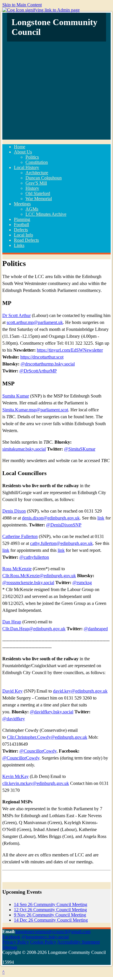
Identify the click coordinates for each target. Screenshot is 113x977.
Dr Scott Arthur (16, 315)
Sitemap (9, 947)
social (40, 449)
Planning (22, 219)
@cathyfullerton (34, 557)
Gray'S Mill (36, 183)
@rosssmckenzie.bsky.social (28, 582)
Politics (32, 157)
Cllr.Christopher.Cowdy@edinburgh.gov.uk (47, 737)
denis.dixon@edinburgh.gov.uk (51, 517)
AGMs (31, 209)
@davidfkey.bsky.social (51, 711)
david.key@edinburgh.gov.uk (80, 691)
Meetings (22, 203)
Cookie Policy (43, 942)
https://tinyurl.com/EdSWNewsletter (70, 350)
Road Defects (26, 240)
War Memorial (38, 198)
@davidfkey (13, 718)
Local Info (23, 234)
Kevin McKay (15, 776)
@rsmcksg (82, 582)
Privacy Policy (15, 942)
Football (21, 224)
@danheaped (96, 628)
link (100, 517)
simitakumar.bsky (18, 449)
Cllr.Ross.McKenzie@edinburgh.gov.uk (39, 575)
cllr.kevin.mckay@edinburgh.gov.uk (35, 783)
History (32, 188)
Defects (21, 229)
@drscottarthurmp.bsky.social (48, 363)
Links (19, 245)
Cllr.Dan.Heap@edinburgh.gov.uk (33, 628)
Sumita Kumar (15, 395)
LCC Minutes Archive (45, 214)
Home (19, 146)
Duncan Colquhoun (43, 177)
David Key (12, 691)
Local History (26, 167)
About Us (23, 151)
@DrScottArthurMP (38, 370)
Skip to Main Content (22, 4)
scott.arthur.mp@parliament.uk (35, 322)
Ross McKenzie (17, 568)
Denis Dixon (14, 511)
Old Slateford (37, 193)
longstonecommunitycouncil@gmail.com (52, 931)
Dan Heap (11, 621)
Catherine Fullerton (20, 536)
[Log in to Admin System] (41, 9)
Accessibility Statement (78, 942)
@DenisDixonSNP (63, 524)
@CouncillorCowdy (38, 751)
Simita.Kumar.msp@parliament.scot (35, 409)
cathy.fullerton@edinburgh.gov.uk (61, 543)
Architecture (36, 172)
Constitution (36, 162)
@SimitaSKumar (79, 449)
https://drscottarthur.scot (41, 357)
